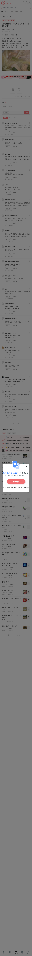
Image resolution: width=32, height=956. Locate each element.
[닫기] (26, 466)
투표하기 (16, 481)
